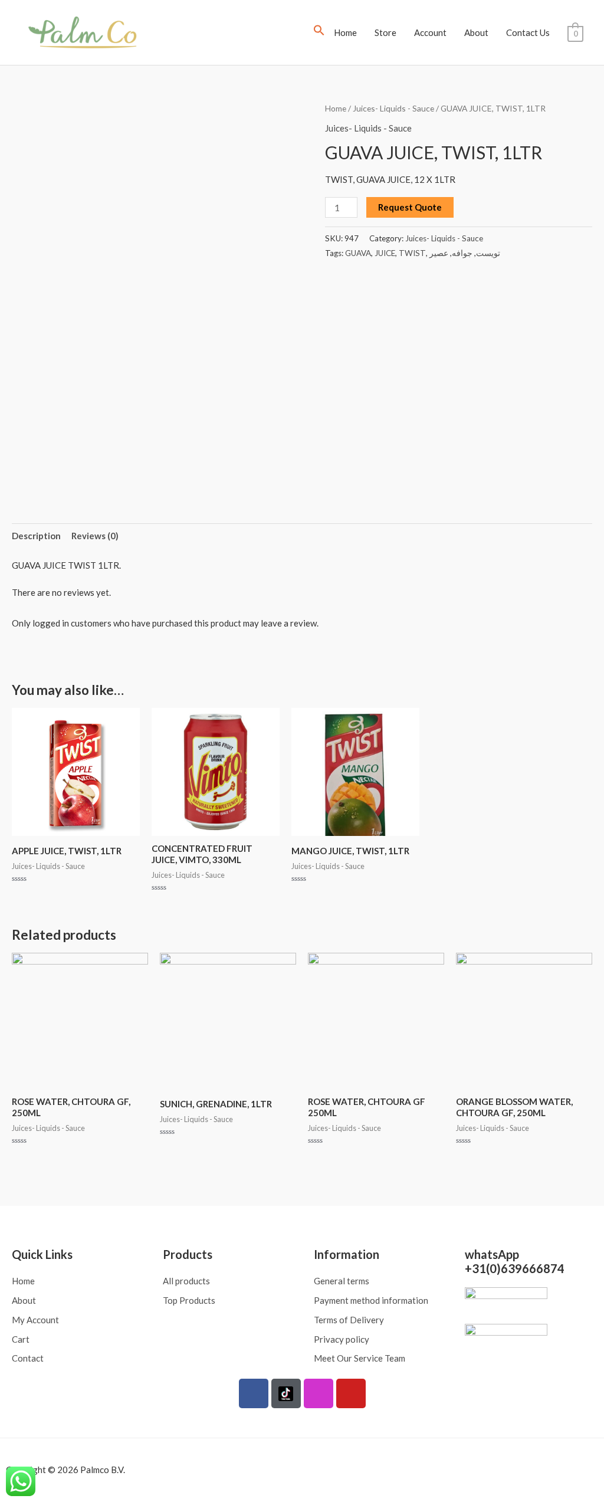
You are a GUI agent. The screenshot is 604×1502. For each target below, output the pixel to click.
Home (345, 32)
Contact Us (528, 32)
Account (430, 32)
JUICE (385, 253)
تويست (488, 253)
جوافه (462, 253)
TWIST (412, 253)
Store (385, 32)
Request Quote (410, 207)
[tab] (36, 536)
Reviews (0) (95, 535)
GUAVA (358, 253)
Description (36, 535)
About (476, 32)
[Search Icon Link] (319, 32)
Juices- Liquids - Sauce (393, 108)
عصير (438, 253)
